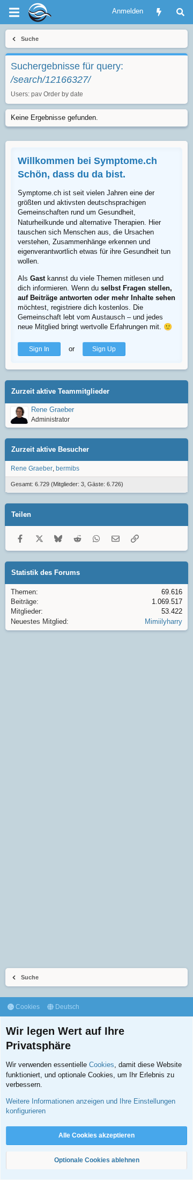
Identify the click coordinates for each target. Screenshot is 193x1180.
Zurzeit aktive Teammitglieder (60, 391)
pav (36, 94)
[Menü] (14, 12)
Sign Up (104, 349)
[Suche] (180, 12)
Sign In (39, 349)
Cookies (27, 1007)
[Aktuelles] (159, 12)
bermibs (67, 468)
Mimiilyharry (163, 621)
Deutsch (66, 1007)
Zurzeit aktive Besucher (50, 449)
